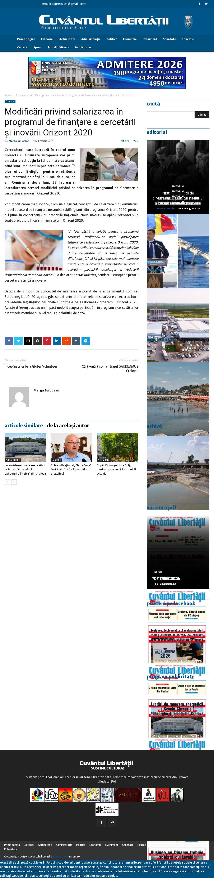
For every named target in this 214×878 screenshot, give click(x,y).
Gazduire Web (60, 856)
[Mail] (206, 4)
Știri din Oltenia (58, 47)
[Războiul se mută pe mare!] (178, 399)
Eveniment (150, 39)
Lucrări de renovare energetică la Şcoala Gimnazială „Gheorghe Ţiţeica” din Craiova (25, 469)
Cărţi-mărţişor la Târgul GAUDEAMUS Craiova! (110, 368)
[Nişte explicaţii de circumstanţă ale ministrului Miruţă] (178, 251)
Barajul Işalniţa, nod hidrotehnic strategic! (178, 201)
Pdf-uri (157, 571)
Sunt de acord (128, 876)
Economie (130, 39)
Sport (37, 47)
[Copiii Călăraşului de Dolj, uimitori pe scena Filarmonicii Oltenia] (117, 447)
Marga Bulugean (19, 140)
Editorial (47, 39)
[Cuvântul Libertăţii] (107, 21)
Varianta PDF (161, 507)
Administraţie (91, 39)
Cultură (22, 47)
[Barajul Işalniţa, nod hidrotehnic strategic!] (178, 473)
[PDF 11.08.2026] (178, 626)
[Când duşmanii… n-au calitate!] (178, 325)
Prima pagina (26, 39)
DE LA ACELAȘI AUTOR (68, 425)
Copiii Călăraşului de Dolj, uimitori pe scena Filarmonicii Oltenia (116, 469)
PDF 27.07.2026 (165, 578)
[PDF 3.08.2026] (178, 700)
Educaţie (188, 39)
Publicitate (83, 47)
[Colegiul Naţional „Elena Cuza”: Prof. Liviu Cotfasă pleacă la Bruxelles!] (71, 447)
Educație (21, 95)
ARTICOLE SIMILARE (24, 425)
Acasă (8, 95)
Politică (111, 39)
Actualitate (67, 39)
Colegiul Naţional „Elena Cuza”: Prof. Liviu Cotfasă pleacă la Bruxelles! (71, 469)
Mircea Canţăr (165, 208)
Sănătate (169, 39)
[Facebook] (199, 4)
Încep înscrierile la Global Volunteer (31, 366)
